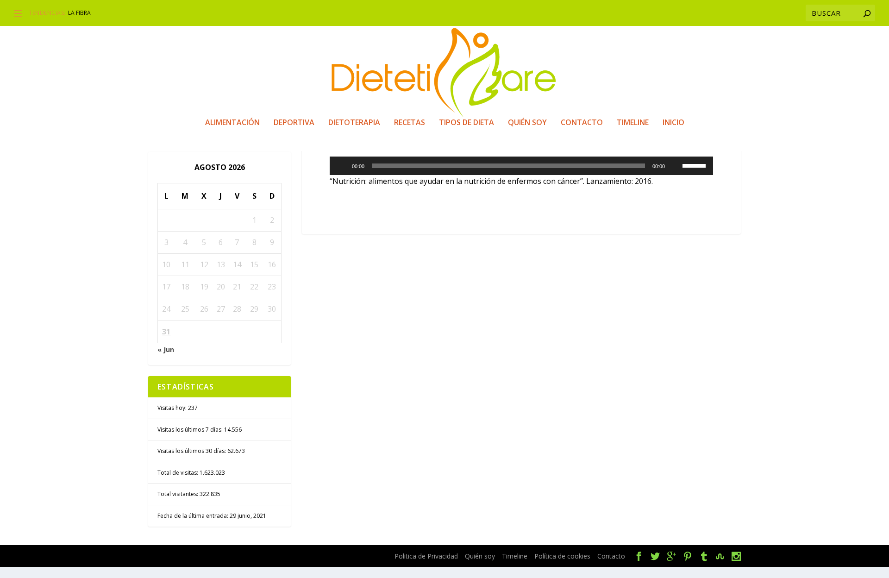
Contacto (582, 123)
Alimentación (232, 123)
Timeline (633, 123)
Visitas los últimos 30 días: (192, 451)
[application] (521, 166)
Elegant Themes (226, 556)
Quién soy (527, 123)
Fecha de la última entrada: (193, 516)
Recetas (409, 123)
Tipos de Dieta (466, 123)
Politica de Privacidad (426, 556)
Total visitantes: (178, 494)
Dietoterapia (354, 123)
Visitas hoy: (172, 408)
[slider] (695, 165)
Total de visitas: (178, 473)
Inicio (673, 123)
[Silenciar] (675, 165)
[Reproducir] (341, 165)
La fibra (79, 13)
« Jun (165, 349)
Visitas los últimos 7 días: (190, 430)
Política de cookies (562, 556)
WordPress (325, 556)
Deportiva (294, 123)
